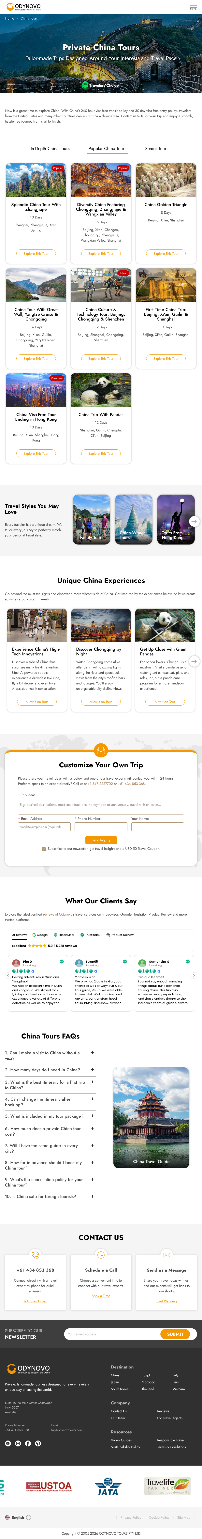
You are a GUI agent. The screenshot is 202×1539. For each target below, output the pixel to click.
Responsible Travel (170, 1440)
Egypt (146, 1375)
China (115, 1375)
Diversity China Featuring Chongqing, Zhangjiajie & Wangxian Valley (101, 209)
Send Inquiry (101, 840)
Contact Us (119, 1411)
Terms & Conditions (171, 1447)
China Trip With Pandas (101, 414)
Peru (176, 1382)
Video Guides (121, 1440)
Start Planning (166, 1301)
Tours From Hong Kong (173, 535)
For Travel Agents (169, 1418)
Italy (175, 1375)
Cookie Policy (159, 1517)
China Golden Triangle (166, 204)
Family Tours (91, 537)
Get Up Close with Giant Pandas (163, 651)
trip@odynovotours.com (66, 1430)
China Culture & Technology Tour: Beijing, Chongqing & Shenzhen (101, 314)
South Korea (120, 1389)
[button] (40, 935)
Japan (115, 1382)
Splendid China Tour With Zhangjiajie (36, 207)
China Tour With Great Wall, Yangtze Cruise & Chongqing (36, 314)
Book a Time (101, 1295)
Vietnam (179, 1389)
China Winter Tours (132, 535)
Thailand (148, 1389)
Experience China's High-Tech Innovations (36, 651)
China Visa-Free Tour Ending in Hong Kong (36, 417)
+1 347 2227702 (100, 783)
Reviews (163, 1411)
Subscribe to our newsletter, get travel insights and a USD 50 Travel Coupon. (104, 848)
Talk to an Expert (35, 1301)
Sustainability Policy (125, 1447)
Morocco (148, 1382)
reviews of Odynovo (57, 914)
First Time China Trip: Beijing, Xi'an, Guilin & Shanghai (166, 314)
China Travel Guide (151, 1161)
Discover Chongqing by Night (98, 651)
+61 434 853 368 (131, 783)
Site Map (183, 1517)
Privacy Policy (131, 1517)
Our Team (118, 1418)
